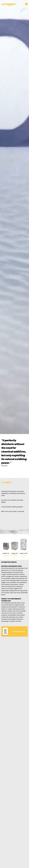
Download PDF (5, 556)
